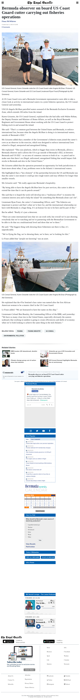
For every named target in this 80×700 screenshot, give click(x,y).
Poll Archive (30, 547)
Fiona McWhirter (9, 21)
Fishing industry (34, 331)
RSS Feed (68, 680)
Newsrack (66, 664)
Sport (48, 656)
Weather (66, 656)
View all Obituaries (32, 557)
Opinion (49, 664)
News (48, 647)
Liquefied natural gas (34, 525)
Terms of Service (56, 381)
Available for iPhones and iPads (20, 641)
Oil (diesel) (31, 530)
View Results (30, 544)
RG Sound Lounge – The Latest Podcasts (41, 594)
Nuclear (30, 527)
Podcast (67, 684)
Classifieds (67, 652)
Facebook (50, 676)
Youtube (67, 676)
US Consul (50, 331)
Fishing (20, 331)
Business (49, 652)
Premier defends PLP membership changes (38, 448)
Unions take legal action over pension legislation (39, 443)
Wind (29, 534)
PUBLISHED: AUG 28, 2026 (32, 598)
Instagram (51, 684)
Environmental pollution (14, 336)
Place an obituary (48, 557)
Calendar (66, 660)
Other (29, 537)
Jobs (65, 647)
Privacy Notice (29, 683)
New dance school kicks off (33, 469)
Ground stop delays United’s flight (35, 480)
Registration (28, 679)
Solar (29, 532)
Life (48, 660)
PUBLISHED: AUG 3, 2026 (32, 617)
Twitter (50, 680)
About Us (10, 676)
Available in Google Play (59, 641)
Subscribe (10, 684)
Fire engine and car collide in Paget (36, 458)
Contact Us (11, 680)
